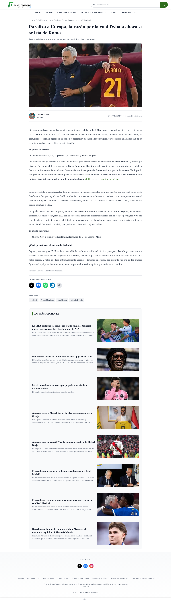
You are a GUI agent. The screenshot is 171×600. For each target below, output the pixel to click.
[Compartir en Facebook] (38, 285)
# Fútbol (33, 300)
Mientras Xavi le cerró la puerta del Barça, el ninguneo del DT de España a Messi (66, 237)
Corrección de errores (81, 578)
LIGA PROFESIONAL (67, 12)
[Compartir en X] (31, 285)
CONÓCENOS (127, 12)
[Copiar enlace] (59, 285)
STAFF (113, 12)
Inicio (31, 20)
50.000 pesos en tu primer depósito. (101, 179)
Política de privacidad (46, 578)
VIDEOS (49, 12)
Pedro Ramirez (43, 114)
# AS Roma (62, 300)
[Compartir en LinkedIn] (52, 285)
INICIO (38, 12)
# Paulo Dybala (77, 300)
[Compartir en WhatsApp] (45, 285)
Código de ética (63, 578)
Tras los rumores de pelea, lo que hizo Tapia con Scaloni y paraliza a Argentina (65, 155)
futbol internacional (43, 20)
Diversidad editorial (99, 578)
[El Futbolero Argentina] (19, 5)
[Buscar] (164, 5)
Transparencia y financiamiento (142, 578)
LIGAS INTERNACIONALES (93, 12)
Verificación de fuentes (118, 578)
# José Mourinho (47, 300)
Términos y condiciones (26, 578)
